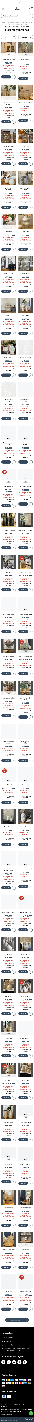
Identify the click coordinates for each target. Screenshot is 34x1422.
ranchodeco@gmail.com (11, 1345)
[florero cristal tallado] (14, 631)
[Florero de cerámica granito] (31, 207)
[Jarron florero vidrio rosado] (14, 760)
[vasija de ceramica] (31, 1183)
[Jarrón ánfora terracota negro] (14, 888)
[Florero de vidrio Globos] (31, 760)
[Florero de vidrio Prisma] (31, 78)
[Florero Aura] (14, 333)
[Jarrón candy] (14, 589)
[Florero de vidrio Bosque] (14, 122)
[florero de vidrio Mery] (31, 631)
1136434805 (7, 1341)
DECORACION (9, 24)
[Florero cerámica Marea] (14, 418)
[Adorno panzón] (31, 972)
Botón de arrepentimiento (13, 1411)
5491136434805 (9, 1338)
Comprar (6, 77)
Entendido (29, 1419)
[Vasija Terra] (31, 1097)
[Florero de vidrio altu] (14, 547)
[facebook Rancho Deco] (9, 1362)
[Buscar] (30, 16)
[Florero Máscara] (14, 844)
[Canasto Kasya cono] (14, 1267)
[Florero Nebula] (14, 375)
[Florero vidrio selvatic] (31, 673)
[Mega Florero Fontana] (31, 504)
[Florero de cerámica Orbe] (14, 462)
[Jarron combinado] (31, 1309)
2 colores (8, 54)
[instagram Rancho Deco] (3, 1362)
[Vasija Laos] (14, 1309)
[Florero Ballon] (14, 506)
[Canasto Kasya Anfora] (31, 1225)
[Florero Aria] (31, 164)
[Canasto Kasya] (14, 1225)
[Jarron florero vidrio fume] (31, 717)
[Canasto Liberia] (31, 1267)
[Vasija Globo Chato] (31, 1139)
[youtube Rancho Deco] (14, 1362)
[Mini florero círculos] (31, 375)
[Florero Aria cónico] (14, 164)
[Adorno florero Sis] (31, 930)
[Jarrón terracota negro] (14, 930)
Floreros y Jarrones (21, 24)
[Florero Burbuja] (31, 291)
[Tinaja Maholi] (31, 333)
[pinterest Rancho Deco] (25, 1362)
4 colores (25, 54)
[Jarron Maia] (14, 1097)
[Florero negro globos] (31, 547)
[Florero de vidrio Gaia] (31, 120)
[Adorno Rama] (31, 1014)
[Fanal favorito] (14, 802)
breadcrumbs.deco (25, 23)
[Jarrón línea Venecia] (31, 589)
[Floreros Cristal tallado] (14, 715)
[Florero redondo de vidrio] (31, 418)
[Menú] (3, 8)
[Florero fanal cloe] (14, 673)
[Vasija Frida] (14, 1014)
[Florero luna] (14, 1055)
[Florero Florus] (14, 1139)
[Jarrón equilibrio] (14, 291)
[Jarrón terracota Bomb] (31, 886)
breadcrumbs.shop (12, 23)
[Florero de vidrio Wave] (14, 77)
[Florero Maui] (14, 1181)
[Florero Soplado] (14, 249)
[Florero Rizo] (31, 249)
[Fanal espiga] (31, 802)
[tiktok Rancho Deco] (19, 1362)
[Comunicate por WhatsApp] (31, 1413)
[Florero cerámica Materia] (14, 207)
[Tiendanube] (7, 1414)
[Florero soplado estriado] (31, 462)
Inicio (3, 23)
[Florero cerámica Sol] (31, 1055)
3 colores (8, 227)
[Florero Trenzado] (31, 844)
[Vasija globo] (14, 972)
